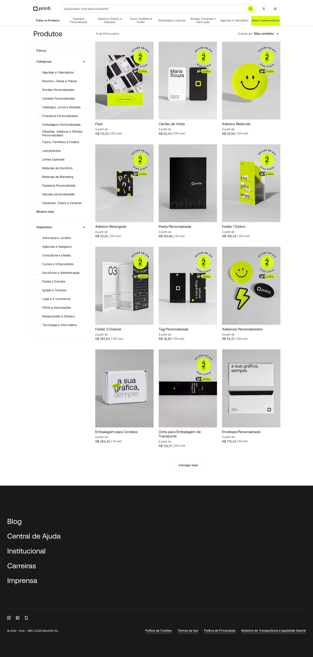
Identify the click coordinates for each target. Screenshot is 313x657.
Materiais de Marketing (57, 177)
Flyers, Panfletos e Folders (60, 142)
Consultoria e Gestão (56, 255)
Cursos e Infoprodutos (58, 264)
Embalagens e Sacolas (172, 20)
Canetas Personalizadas (58, 98)
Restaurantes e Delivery (58, 316)
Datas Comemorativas (265, 20)
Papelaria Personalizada (78, 20)
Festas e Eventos (53, 281)
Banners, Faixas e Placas (59, 81)
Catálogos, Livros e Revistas (61, 107)
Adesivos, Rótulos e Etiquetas (110, 20)
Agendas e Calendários (234, 20)
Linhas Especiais (53, 159)
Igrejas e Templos (54, 290)
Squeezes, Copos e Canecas (62, 203)
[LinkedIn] (17, 617)
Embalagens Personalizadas (61, 124)
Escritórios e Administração (61, 273)
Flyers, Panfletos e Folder (141, 20)
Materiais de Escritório (57, 168)
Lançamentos (51, 151)
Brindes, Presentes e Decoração (203, 20)
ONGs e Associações (56, 307)
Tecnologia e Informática (59, 325)
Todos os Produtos (48, 20)
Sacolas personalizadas (58, 194)
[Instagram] (9, 617)
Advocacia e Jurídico (56, 238)
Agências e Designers (57, 246)
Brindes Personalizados (58, 90)
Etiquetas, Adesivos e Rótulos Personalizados (62, 133)
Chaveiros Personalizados (60, 116)
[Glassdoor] (26, 617)
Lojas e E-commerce (56, 299)
